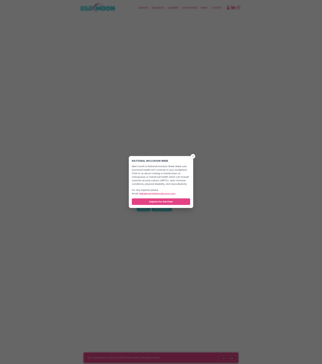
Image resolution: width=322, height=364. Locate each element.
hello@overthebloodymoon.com (157, 193)
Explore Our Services (161, 201)
